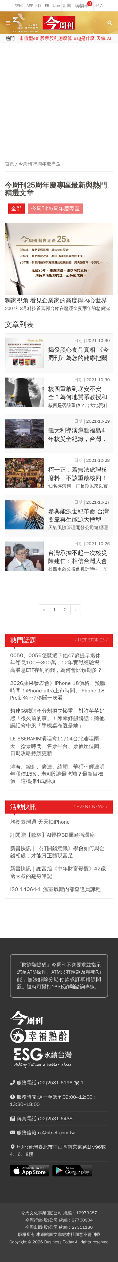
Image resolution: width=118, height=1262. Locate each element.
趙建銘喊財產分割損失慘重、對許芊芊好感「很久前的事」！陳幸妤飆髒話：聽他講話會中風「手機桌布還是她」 (57, 718)
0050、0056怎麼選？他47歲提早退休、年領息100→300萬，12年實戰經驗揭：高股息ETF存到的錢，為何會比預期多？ (58, 662)
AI (109, 38)
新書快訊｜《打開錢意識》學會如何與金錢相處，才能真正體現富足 (57, 852)
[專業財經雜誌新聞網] (59, 23)
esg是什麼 (84, 38)
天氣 (101, 38)
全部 (16, 208)
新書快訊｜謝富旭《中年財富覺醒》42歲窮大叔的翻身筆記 (58, 872)
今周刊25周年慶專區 (39, 164)
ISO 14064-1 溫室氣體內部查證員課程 (55, 889)
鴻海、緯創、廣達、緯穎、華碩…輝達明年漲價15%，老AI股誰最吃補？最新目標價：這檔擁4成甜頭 (57, 774)
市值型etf (28, 38)
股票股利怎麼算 (56, 38)
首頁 (9, 164)
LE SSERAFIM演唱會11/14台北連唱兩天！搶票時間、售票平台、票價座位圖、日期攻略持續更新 (57, 746)
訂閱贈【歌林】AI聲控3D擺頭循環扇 (52, 835)
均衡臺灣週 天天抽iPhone (40, 822)
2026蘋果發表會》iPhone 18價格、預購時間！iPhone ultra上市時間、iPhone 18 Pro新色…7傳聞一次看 (57, 690)
